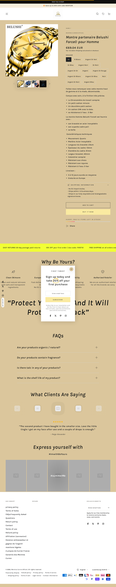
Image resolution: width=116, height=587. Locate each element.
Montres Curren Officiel (75, 33)
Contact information (50, 575)
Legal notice (37, 575)
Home (68, 28)
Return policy (12, 522)
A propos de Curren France (18, 551)
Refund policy (12, 533)
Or (69, 60)
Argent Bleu (89, 82)
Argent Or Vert (91, 60)
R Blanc (78, 60)
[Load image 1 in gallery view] (20, 83)
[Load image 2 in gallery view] (28, 83)
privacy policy (12, 507)
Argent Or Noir (74, 82)
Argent (86, 71)
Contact (9, 525)
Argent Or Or (73, 71)
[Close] (71, 269)
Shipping (79, 50)
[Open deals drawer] (103, 13)
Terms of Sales (12, 511)
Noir (105, 77)
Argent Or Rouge (99, 71)
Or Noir (96, 65)
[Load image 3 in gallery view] (35, 83)
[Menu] (7, 13)
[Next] (104, 408)
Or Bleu (72, 65)
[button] (97, 13)
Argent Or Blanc (74, 77)
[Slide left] (14, 83)
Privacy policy (38, 572)
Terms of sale (25, 575)
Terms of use (11, 529)
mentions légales (13, 547)
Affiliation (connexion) (16, 536)
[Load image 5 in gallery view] (43, 83)
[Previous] (12, 408)
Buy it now (88, 212)
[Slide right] (49, 83)
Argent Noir (83, 65)
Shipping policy (13, 575)
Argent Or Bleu (91, 77)
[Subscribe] (109, 507)
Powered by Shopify (12, 573)
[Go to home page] (58, 14)
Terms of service (50, 572)
